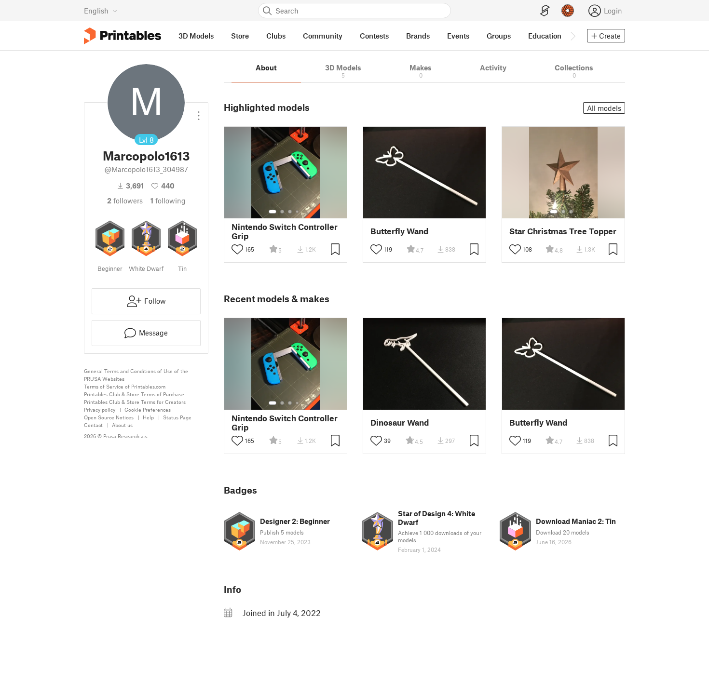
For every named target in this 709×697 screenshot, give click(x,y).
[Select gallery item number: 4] (298, 212)
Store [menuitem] (240, 35)
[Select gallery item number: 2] (282, 212)
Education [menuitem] (544, 35)
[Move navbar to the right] (572, 35)
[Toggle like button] (237, 249)
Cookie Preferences (147, 409)
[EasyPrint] (545, 10)
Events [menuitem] (458, 35)
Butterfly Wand (399, 231)
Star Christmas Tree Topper (562, 231)
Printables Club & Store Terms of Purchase (134, 394)
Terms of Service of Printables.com (124, 386)
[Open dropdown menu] (198, 111)
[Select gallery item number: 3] (290, 212)
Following (168, 200)
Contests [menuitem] (374, 35)
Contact (93, 425)
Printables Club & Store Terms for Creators (135, 402)
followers (125, 200)
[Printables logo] (122, 35)
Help (148, 417)
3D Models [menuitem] (196, 35)
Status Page (177, 417)
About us (122, 425)
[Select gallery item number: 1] (272, 212)
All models (604, 108)
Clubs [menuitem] (276, 35)
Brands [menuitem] (418, 35)
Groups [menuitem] (499, 35)
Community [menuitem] (322, 35)
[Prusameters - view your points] (567, 10)
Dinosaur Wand (399, 422)
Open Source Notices (109, 417)
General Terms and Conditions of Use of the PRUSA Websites (136, 375)
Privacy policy (99, 409)
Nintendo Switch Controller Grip (285, 231)
